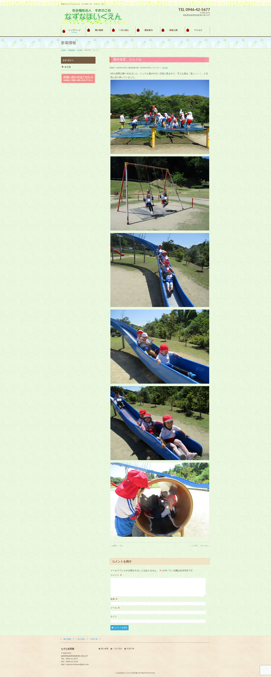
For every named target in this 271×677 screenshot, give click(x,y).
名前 (114, 599)
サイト (113, 616)
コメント (116, 575)
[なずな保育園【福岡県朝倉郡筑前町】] (93, 20)
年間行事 (94, 639)
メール (115, 607)
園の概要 (67, 639)
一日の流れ (80, 639)
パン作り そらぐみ (200, 546)
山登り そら (116, 546)
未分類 (165, 68)
